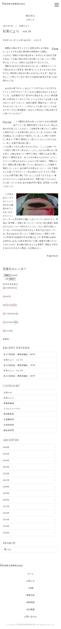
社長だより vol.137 (13, 360)
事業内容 (30, 595)
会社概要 (30, 609)
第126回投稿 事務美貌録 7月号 (19, 365)
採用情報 (30, 602)
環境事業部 (9, 414)
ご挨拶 (30, 588)
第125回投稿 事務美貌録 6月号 (19, 376)
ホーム (30, 574)
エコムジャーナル (12, 409)
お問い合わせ (30, 617)
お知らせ (8, 392)
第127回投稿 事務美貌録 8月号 (19, 354)
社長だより (24, 26)
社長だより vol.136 (13, 371)
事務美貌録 (9, 403)
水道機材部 (9, 419)
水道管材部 (9, 425)
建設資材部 (9, 430)
